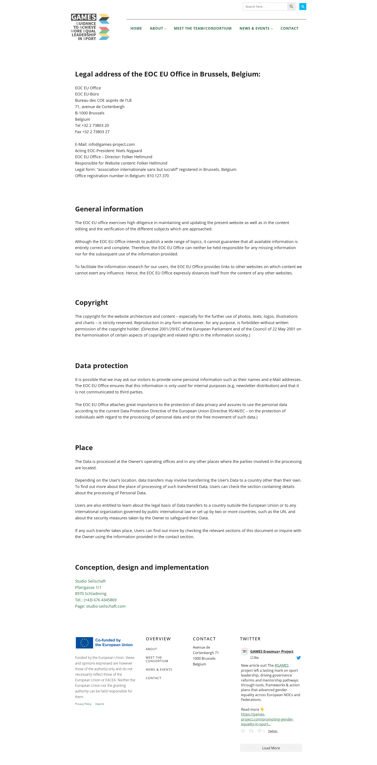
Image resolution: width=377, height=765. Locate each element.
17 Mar (254, 657)
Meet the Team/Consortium (203, 28)
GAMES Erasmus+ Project (271, 651)
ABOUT (151, 649)
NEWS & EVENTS (159, 669)
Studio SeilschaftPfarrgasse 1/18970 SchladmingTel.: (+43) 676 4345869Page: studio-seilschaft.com (100, 593)
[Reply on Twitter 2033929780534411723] (244, 731)
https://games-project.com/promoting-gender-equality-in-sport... (267, 719)
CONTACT (153, 678)
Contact (289, 28)
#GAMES (282, 665)
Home (136, 28)
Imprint (99, 704)
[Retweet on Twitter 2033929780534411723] (252, 731)
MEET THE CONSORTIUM (157, 659)
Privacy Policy (83, 704)
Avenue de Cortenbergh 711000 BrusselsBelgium (206, 655)
